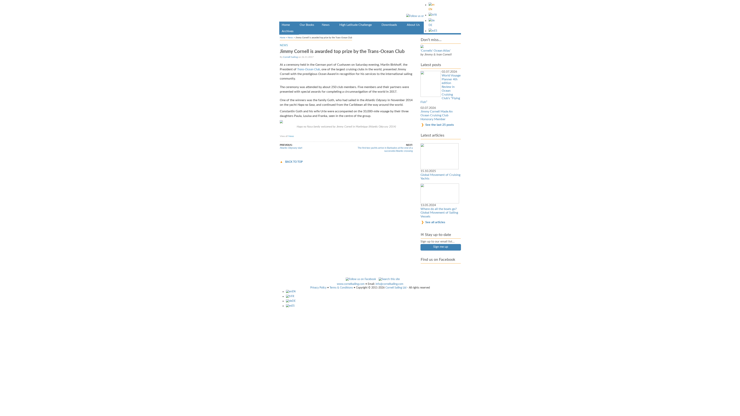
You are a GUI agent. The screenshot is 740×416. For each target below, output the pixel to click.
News (290, 38)
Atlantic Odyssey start (291, 148)
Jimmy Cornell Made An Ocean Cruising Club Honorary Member (436, 115)
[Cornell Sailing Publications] (370, 11)
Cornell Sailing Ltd (395, 287)
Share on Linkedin (354, 132)
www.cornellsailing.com (351, 284)
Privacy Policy (318, 287)
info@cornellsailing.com (389, 284)
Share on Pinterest (333, 132)
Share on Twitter (312, 132)
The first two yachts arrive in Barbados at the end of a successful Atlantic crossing (385, 149)
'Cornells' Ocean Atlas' (435, 50)
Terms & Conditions (341, 287)
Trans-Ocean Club (308, 69)
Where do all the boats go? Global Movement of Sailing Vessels (439, 212)
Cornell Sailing (290, 57)
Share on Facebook (291, 132)
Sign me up (440, 246)
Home (282, 38)
